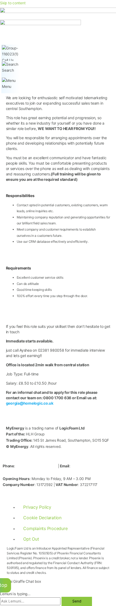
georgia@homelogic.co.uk (29, 403)
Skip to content (12, 3)
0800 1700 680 (36, 465)
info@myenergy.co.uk (31, 472)
